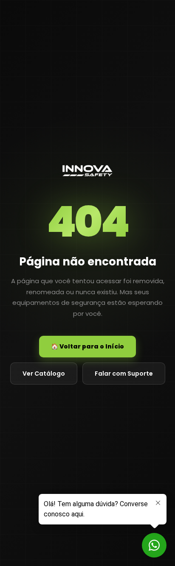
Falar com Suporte (124, 373)
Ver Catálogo (44, 373)
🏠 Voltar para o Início (87, 346)
